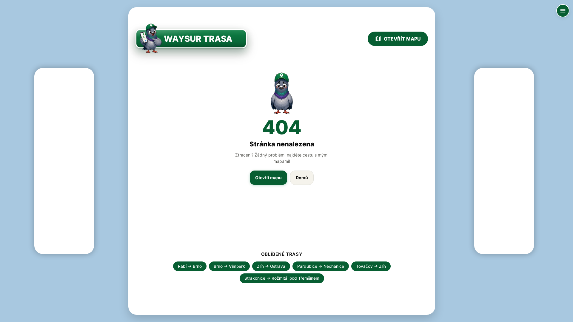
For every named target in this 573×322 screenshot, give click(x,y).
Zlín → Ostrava (271, 266)
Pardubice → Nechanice (320, 266)
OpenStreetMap (529, 315)
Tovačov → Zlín (371, 266)
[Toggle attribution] (566, 315)
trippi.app (502, 315)
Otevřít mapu (402, 39)
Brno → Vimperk (229, 266)
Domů (302, 177)
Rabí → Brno (190, 266)
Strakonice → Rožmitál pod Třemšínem (281, 278)
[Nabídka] (562, 10)
